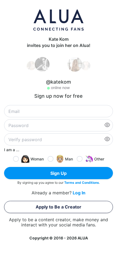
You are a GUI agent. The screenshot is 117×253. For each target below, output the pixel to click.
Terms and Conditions (81, 183)
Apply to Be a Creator (58, 207)
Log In (79, 192)
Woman (37, 159)
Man (69, 159)
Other (99, 159)
